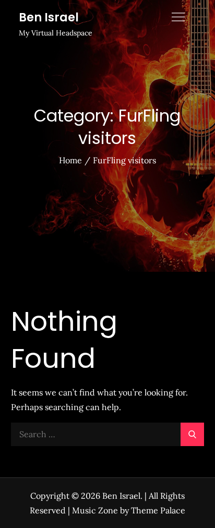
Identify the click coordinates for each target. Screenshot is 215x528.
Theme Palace (158, 510)
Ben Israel (49, 17)
